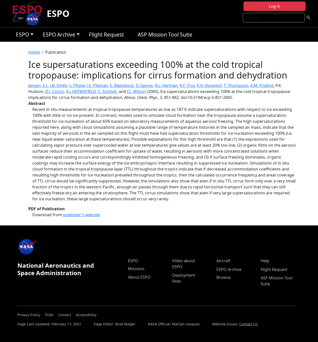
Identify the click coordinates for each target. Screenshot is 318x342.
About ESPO (139, 277)
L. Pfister (77, 85)
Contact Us (248, 324)
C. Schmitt (107, 91)
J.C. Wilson (136, 91)
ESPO (58, 13)
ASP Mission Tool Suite (165, 34)
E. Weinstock (122, 85)
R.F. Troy (187, 85)
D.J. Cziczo (54, 91)
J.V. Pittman (97, 85)
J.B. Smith (58, 85)
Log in (274, 6)
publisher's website (81, 214)
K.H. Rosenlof (209, 85)
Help (265, 260)
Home (34, 52)
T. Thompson (236, 85)
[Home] (29, 13)
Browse (223, 277)
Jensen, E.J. (38, 85)
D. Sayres (144, 85)
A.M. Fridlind (262, 85)
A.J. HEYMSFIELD (81, 91)
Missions (136, 268)
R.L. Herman (166, 85)
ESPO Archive (57, 35)
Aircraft (223, 260)
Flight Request (106, 34)
